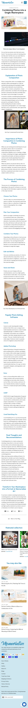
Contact (3, 673)
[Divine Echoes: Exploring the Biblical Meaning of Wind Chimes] (14, 618)
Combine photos (13, 7)
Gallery (3, 666)
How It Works (4, 661)
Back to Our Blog (15, 518)
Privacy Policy (5, 681)
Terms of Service (5, 684)
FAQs (2, 663)
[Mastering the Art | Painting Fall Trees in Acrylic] (14, 573)
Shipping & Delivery (6, 678)
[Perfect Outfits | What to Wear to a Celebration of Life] (14, 595)
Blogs (2, 671)
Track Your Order (5, 676)
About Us (3, 668)
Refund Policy (4, 686)
